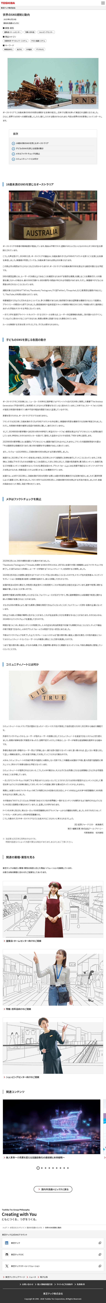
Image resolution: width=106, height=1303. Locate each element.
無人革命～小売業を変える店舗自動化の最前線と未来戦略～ (35, 1157)
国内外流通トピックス (34, 1227)
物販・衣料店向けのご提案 (18, 1009)
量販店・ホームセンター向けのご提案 (23, 940)
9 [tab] (68, 1168)
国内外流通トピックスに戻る (55, 1189)
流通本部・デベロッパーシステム (15, 41)
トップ (5, 1227)
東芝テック (15, 1243)
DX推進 (29, 49)
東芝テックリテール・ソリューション (25, 1266)
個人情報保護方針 (45, 1284)
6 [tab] (56, 1168)
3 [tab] (45, 1168)
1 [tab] (38, 1168)
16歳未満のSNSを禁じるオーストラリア (32, 143)
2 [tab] (42, 1168)
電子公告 (44, 1277)
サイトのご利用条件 (65, 1284)
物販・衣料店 (29, 32)
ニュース (32, 1277)
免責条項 (81, 1284)
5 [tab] (53, 1168)
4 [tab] (49, 1168)
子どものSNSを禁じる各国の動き (29, 148)
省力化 (19, 49)
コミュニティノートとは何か (27, 158)
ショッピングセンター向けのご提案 (22, 1077)
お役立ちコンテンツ (17, 1227)
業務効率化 (8, 49)
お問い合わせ (27, 1284)
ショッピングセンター (46, 32)
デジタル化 (40, 49)
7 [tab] (60, 1168)
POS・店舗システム (38, 41)
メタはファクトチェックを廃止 (28, 153)
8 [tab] (64, 1168)
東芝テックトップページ (15, 1277)
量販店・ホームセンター (12, 32)
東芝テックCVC (17, 1254)
